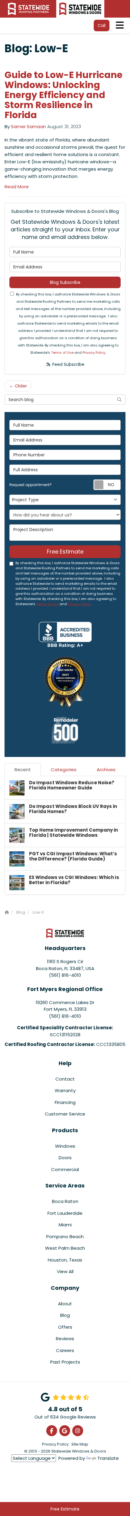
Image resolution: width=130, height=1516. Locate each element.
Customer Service (65, 1114)
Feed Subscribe (67, 364)
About (65, 1303)
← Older (18, 386)
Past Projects (65, 1362)
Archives (106, 769)
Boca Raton (65, 1201)
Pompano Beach (65, 1236)
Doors (65, 1157)
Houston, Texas (65, 1260)
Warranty (65, 1090)
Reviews (65, 1338)
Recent (23, 769)
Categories (63, 769)
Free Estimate (65, 1509)
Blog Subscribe (65, 282)
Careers (65, 1350)
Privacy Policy (94, 352)
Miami (65, 1224)
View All (65, 1271)
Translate (108, 1458)
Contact (65, 1079)
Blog (65, 1315)
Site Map (79, 1444)
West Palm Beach (65, 1248)
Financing (65, 1102)
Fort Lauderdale (65, 1213)
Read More (17, 186)
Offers (65, 1327)
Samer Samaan (28, 126)
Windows (65, 1146)
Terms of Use (62, 352)
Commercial (65, 1169)
